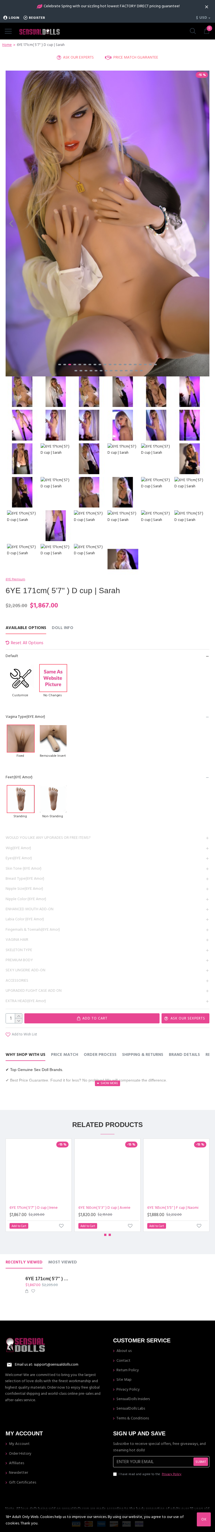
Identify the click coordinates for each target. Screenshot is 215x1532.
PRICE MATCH (64, 1055)
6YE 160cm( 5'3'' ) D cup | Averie (104, 1207)
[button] (11, 223)
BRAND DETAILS (184, 1055)
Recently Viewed (24, 1262)
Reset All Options (27, 643)
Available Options (26, 628)
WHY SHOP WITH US (25, 1055)
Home (7, 44)
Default (12, 656)
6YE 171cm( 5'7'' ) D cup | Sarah (47, 1278)
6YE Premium (15, 579)
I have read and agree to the (150, 1474)
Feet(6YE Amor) (19, 777)
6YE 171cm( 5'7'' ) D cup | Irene (34, 1207)
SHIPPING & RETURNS (142, 1055)
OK (204, 1519)
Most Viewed (62, 1262)
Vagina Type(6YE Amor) (25, 717)
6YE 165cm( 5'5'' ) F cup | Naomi (172, 1207)
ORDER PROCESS (100, 1055)
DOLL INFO (62, 628)
